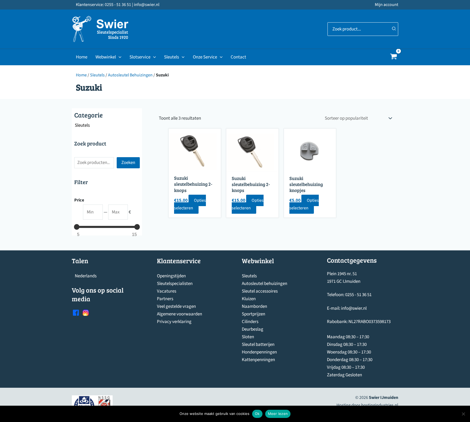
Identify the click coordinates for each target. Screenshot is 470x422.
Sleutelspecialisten (175, 283)
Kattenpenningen (258, 359)
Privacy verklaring (174, 321)
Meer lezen (278, 413)
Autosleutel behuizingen (264, 283)
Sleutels (171, 57)
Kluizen (249, 299)
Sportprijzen (253, 314)
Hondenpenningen (259, 352)
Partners (165, 299)
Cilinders (250, 321)
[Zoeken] (394, 29)
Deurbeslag (252, 329)
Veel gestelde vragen (176, 306)
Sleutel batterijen (258, 344)
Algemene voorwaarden (179, 314)
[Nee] (463, 414)
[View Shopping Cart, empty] (393, 57)
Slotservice (139, 57)
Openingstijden (171, 276)
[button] (118, 57)
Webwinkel (105, 57)
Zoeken (128, 162)
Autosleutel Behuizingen (130, 75)
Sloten (248, 337)
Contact (238, 57)
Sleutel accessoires (260, 291)
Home (81, 57)
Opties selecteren (190, 204)
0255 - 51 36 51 (358, 294)
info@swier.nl (354, 308)
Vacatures (166, 291)
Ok (257, 413)
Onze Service (205, 57)
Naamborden (254, 306)
